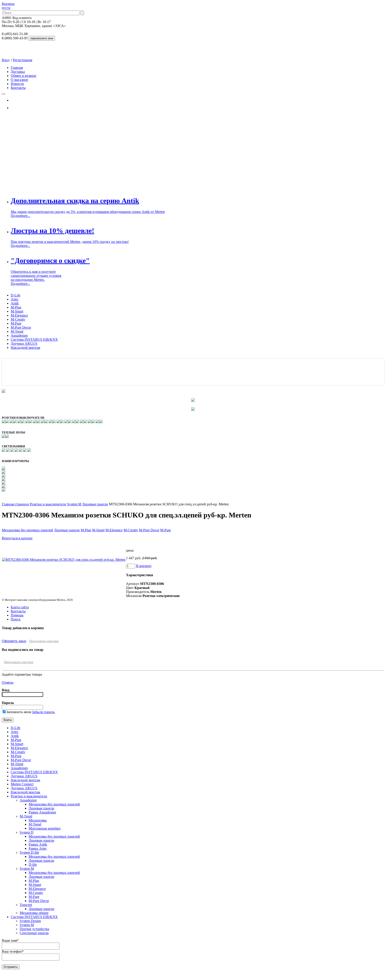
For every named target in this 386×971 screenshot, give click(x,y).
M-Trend (17, 331)
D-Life (15, 295)
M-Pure (16, 323)
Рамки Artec (38, 848)
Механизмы (38, 820)
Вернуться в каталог (17, 538)
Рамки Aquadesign (42, 812)
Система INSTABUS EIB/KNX (34, 339)
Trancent (26, 905)
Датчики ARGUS (24, 343)
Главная (17, 67)
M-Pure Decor (21, 327)
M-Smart (17, 311)
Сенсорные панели (34, 933)
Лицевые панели (95, 504)
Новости (17, 84)
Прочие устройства (34, 929)
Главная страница (15, 504)
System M (74, 504)
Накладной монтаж (25, 347)
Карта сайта (20, 607)
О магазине (19, 80)
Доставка (18, 72)
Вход (5, 60)
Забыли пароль (43, 712)
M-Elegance (19, 315)
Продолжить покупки (44, 641)
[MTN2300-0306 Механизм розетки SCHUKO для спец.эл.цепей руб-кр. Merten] (64, 559)
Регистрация (22, 60)
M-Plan (16, 307)
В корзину (144, 566)
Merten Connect (22, 784)
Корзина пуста (8, 6)
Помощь (17, 615)
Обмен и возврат (23, 76)
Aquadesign (19, 335)
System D (27, 832)
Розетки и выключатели (48, 504)
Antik (15, 303)
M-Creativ (18, 319)
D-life (33, 864)
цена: (130, 550)
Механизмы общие (34, 913)
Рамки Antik (38, 844)
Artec (15, 299)
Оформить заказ (14, 641)
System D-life (29, 852)
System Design (30, 921)
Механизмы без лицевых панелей (27, 530)
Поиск (16, 619)
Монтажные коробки (45, 828)
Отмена (7, 682)
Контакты (18, 88)
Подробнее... (20, 216)
